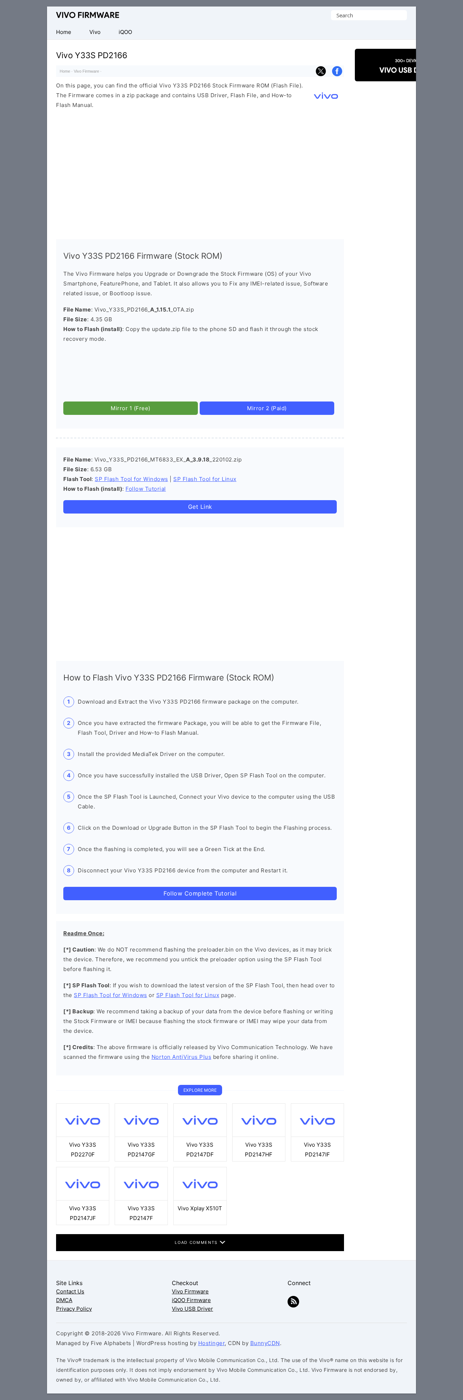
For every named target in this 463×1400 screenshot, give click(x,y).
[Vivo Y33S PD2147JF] (82, 1198)
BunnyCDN (265, 1343)
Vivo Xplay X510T (200, 1208)
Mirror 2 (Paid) (267, 408)
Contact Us (70, 1291)
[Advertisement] (200, 172)
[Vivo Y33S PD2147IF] (317, 1134)
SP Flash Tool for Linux (205, 479)
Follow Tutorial (146, 488)
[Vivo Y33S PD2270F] (82, 1134)
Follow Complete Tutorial (200, 893)
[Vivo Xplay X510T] (200, 1198)
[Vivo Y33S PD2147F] (141, 1198)
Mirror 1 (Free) (130, 408)
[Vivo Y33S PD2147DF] (200, 1134)
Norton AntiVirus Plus (182, 1056)
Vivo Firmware (87, 15)
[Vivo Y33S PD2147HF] (259, 1134)
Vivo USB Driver (192, 1308)
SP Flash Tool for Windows (131, 479)
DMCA (64, 1300)
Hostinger (211, 1343)
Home (65, 71)
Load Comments (197, 1242)
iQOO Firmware (191, 1300)
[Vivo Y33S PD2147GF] (141, 1134)
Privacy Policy (74, 1308)
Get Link (200, 506)
